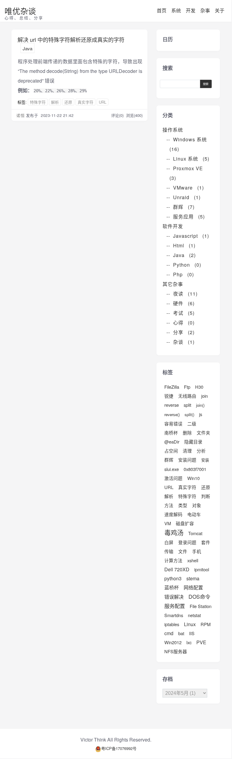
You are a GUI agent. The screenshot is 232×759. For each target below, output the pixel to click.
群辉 (168, 459)
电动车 (194, 514)
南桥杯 (171, 432)
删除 (187, 432)
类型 (182, 505)
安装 (205, 460)
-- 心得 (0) (180, 322)
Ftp (187, 387)
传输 (168, 551)
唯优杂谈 (20, 10)
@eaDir (171, 441)
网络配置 (193, 587)
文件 (182, 551)
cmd (168, 633)
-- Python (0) (183, 264)
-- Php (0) (180, 274)
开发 (190, 10)
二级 (191, 423)
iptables (171, 624)
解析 (55, 102)
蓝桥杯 (171, 587)
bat (181, 633)
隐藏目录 (193, 441)
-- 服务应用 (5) (185, 216)
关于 (219, 10)
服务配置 (174, 606)
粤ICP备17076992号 (119, 748)
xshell (192, 560)
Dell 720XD (176, 569)
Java (27, 48)
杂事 (205, 10)
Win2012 (173, 642)
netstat (194, 615)
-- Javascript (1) (187, 235)
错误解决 (174, 596)
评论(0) (118, 115)
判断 (205, 496)
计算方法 (173, 560)
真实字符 (85, 102)
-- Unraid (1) (183, 197)
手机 (196, 551)
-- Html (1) (180, 245)
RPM (206, 624)
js (200, 414)
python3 (173, 578)
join (204, 396)
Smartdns (173, 615)
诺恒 (20, 115)
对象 (196, 505)
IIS (192, 633)
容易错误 (173, 423)
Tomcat (195, 533)
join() (200, 405)
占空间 (171, 450)
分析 (201, 450)
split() (189, 414)
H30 (199, 387)
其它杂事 (175, 284)
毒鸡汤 (173, 532)
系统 (176, 10)
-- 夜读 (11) (182, 293)
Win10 (193, 478)
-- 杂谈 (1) (180, 341)
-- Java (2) (181, 255)
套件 (205, 542)
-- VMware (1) (185, 187)
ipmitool (201, 569)
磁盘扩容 (185, 523)
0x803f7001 (195, 469)
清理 (187, 450)
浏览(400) (134, 115)
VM (167, 523)
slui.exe (171, 469)
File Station (200, 606)
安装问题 (187, 459)
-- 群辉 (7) (180, 206)
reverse (171, 405)
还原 (68, 102)
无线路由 (187, 396)
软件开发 (175, 226)
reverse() (172, 414)
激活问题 (173, 478)
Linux (190, 624)
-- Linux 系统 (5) (187, 158)
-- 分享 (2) (180, 332)
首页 (161, 10)
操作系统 (175, 129)
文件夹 (203, 432)
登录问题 (187, 542)
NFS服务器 (175, 651)
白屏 (168, 542)
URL (102, 102)
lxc (189, 642)
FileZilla (171, 387)
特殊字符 (38, 102)
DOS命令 (199, 596)
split (187, 405)
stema (192, 578)
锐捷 (168, 396)
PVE (201, 642)
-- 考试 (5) (180, 312)
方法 (168, 505)
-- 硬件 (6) (180, 303)
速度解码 (173, 514)
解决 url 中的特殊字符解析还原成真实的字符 (71, 39)
